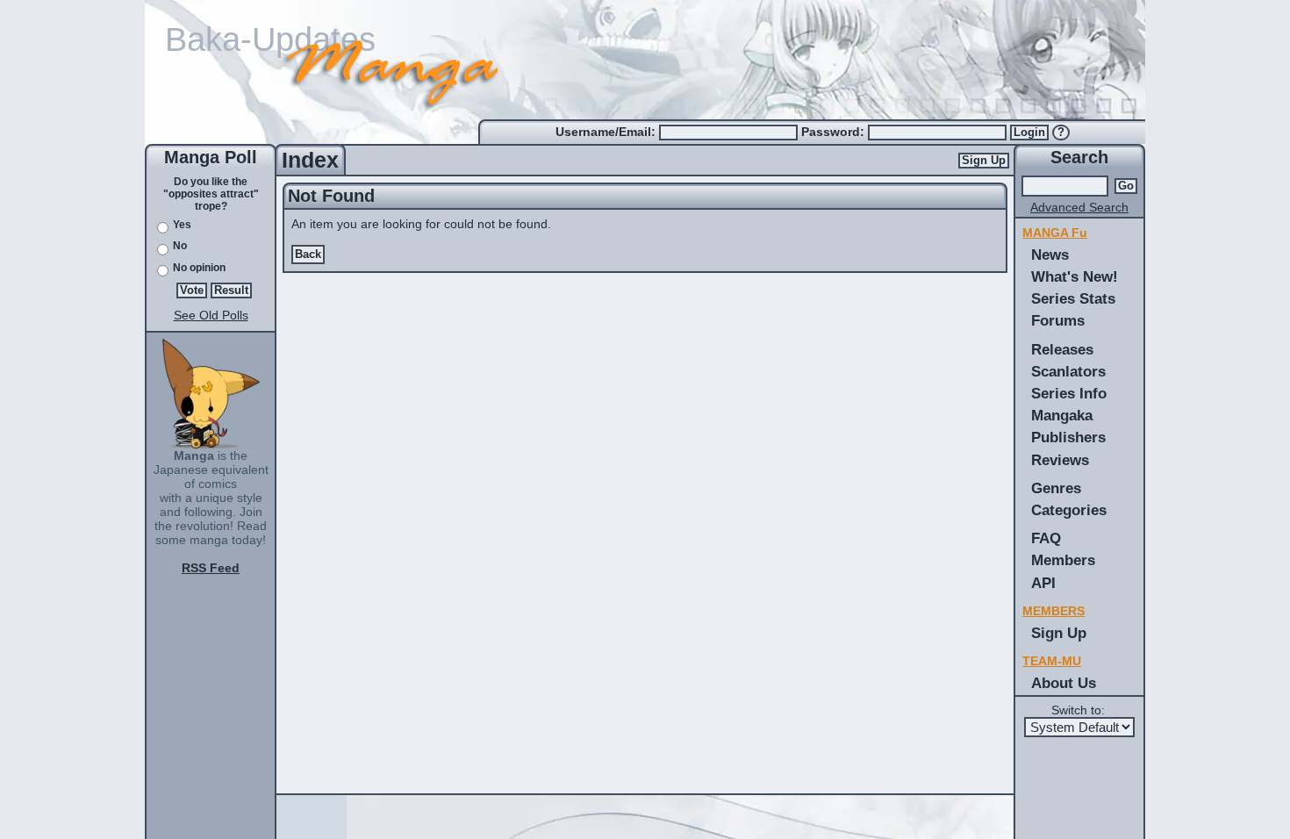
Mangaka (1062, 415)
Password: (834, 132)
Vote (192, 290)
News (1050, 254)
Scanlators (1068, 371)
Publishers (1068, 437)
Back (308, 254)
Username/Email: (607, 132)
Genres (1056, 488)
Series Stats (1073, 298)
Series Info (1069, 393)
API (1043, 583)
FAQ (1046, 538)
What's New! (1074, 276)
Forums (1058, 320)
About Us (1063, 683)
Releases (1062, 349)
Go (1126, 186)
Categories (1069, 510)
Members (1063, 560)
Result (231, 290)
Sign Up (984, 160)
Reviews (1060, 460)
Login (1029, 132)
